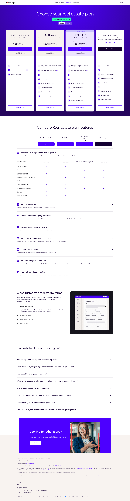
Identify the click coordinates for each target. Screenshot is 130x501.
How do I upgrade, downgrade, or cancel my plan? (37, 360)
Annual (62, 23)
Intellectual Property (86, 496)
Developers (76, 2)
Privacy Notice (89, 468)
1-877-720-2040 (57, 465)
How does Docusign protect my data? (32, 374)
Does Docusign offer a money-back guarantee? (36, 402)
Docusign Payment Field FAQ (101, 475)
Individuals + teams (59, 2)
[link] (20, 49)
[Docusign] (11, 2)
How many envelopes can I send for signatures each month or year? (44, 395)
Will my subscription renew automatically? (34, 388)
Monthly (68, 23)
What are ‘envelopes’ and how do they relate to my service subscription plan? (47, 381)
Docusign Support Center (32, 490)
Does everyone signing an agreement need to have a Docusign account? (46, 367)
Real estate (68, 2)
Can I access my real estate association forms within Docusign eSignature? (47, 410)
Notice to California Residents (74, 496)
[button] (121, 2)
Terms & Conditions (30, 463)
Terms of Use (42, 496)
